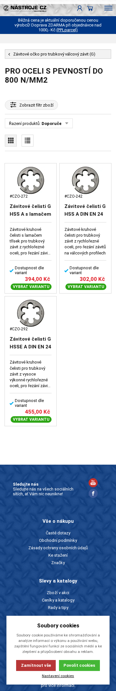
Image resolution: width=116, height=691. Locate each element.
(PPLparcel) (67, 29)
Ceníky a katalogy (58, 600)
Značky (58, 562)
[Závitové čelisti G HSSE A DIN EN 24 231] (31, 313)
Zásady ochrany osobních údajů (58, 547)
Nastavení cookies (58, 676)
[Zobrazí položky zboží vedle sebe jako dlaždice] (11, 141)
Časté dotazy (58, 533)
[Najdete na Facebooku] (93, 494)
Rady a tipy (58, 607)
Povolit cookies (79, 665)
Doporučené (54, 123)
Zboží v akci (58, 592)
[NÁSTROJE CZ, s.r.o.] (23, 8)
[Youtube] (93, 483)
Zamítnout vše (36, 665)
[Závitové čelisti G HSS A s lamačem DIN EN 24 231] (31, 180)
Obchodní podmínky (58, 540)
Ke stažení (58, 555)
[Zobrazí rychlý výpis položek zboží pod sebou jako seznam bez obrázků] (28, 141)
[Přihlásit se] (79, 8)
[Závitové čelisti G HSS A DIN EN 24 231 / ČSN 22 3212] (85, 180)
